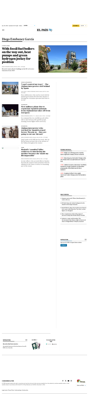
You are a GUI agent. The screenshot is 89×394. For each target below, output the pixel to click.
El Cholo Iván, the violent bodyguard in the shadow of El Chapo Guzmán (73, 203)
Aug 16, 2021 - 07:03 (42, 137)
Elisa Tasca (24, 91)
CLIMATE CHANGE (6, 45)
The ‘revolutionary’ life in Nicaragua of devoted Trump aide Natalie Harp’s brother (73, 214)
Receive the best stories (10, 344)
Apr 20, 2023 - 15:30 (19, 66)
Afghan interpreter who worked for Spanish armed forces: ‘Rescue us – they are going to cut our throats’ (33, 131)
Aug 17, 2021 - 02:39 (45, 116)
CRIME (22, 147)
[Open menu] (3, 30)
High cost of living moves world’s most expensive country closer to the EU (72, 153)
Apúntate (63, 245)
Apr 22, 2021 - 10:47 (42, 158)
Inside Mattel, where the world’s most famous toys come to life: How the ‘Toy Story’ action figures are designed (74, 209)
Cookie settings (18, 390)
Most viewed (64, 194)
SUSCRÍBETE (76, 25)
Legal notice (4, 390)
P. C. (34, 116)
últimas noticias (65, 149)
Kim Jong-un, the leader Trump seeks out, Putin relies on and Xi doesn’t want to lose (73, 159)
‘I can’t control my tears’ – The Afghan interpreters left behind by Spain (35, 86)
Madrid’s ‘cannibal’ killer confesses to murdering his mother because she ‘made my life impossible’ (34, 153)
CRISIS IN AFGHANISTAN (26, 82)
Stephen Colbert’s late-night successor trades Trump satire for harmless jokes (73, 174)
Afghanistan (24, 104)
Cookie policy (25, 390)
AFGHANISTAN (24, 126)
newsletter (64, 239)
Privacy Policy (11, 390)
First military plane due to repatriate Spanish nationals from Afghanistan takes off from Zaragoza (35, 110)
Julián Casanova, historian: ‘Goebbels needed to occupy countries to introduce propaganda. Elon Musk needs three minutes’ (73, 167)
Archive (34, 340)
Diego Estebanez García (18, 39)
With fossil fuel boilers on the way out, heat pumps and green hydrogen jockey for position (18, 55)
